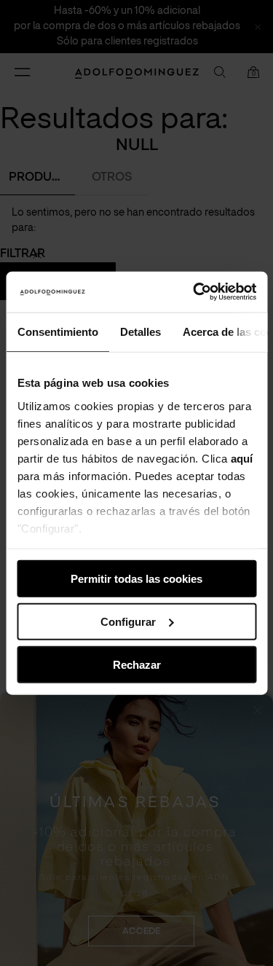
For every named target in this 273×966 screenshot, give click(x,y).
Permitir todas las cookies (136, 579)
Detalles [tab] (139, 331)
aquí (242, 458)
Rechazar (137, 664)
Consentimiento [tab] (57, 331)
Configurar (128, 621)
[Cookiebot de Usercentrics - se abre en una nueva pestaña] (194, 292)
